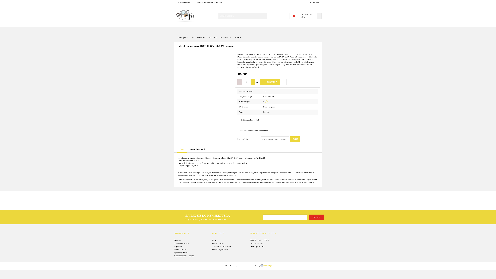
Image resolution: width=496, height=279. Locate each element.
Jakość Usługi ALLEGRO (259, 240)
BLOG (259, 31)
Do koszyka (272, 82)
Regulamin (178, 246)
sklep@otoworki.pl (185, 2)
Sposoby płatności (181, 253)
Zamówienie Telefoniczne (221, 246)
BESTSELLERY (248, 31)
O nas (214, 240)
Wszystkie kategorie (194, 31)
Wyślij (295, 139)
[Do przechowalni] (284, 82)
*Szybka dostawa (256, 243)
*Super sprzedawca (257, 246)
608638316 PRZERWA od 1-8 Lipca (209, 2)
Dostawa (177, 240)
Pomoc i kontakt (218, 243)
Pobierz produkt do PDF (250, 120)
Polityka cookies (180, 250)
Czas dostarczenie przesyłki (184, 256)
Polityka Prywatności (220, 250)
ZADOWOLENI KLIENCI (275, 31)
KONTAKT (234, 31)
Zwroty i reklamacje (181, 243)
